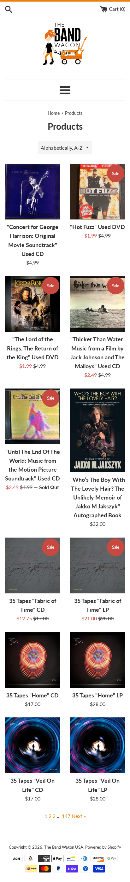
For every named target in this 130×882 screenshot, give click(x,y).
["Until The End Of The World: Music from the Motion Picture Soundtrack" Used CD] (32, 416)
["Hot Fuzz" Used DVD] (97, 191)
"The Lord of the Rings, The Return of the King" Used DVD (33, 348)
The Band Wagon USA (63, 847)
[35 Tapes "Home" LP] (97, 660)
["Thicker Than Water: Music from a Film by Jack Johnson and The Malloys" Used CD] (97, 304)
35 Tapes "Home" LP (97, 695)
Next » (79, 816)
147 (66, 816)
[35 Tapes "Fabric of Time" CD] (32, 565)
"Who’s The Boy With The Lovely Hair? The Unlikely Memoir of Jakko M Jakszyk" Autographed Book (97, 497)
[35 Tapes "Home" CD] (32, 660)
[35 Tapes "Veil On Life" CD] (32, 745)
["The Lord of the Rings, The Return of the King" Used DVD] (32, 304)
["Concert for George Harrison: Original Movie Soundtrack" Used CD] (32, 191)
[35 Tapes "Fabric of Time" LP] (97, 565)
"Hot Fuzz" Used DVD (97, 227)
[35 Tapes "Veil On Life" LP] (97, 745)
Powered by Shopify (103, 847)
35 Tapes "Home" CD (32, 695)
